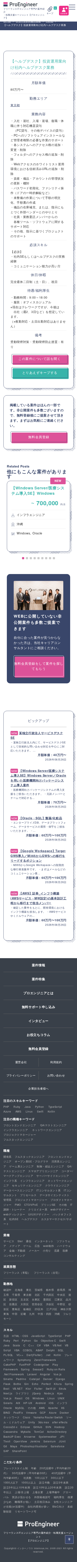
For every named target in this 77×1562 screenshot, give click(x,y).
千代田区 (48, 1294)
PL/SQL (8, 1355)
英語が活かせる (21, 1497)
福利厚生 (59, 1497)
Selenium (49, 1441)
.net (48, 1355)
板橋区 (27, 1309)
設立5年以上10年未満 (16, 1487)
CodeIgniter (41, 1364)
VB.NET (18, 1388)
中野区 (61, 1304)
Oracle (7, 1408)
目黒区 (13, 1304)
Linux (29, 1111)
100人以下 (41, 1477)
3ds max (43, 1422)
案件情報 (38, 965)
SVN (48, 1427)
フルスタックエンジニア (18, 1139)
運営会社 (21, 1062)
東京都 (15, 105)
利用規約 (56, 1062)
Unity (31, 1422)
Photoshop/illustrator (33, 1446)
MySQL (20, 1408)
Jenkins (35, 1441)
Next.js (7, 1393)
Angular (45, 1374)
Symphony (24, 1360)
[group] (38, 516)
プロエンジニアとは (38, 993)
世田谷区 (37, 1304)
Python (39, 1106)
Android (41, 1403)
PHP (6, 1106)
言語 (6, 1336)
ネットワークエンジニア (47, 1130)
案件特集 (38, 979)
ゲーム (27, 1246)
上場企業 (37, 1492)
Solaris (8, 1403)
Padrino (21, 1379)
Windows (38, 1398)
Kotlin (51, 1111)
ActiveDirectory (57, 1431)
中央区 (61, 1294)
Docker (64, 1412)
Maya (13, 1446)
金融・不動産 (17, 1250)
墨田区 (47, 1299)
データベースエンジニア (18, 1190)
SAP (6, 1451)
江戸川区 (51, 1309)
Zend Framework (45, 1360)
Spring (25, 1369)
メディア (14, 1246)
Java (28, 1106)
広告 (37, 1246)
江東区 (59, 1299)
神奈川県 (66, 1309)
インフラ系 (10, 1180)
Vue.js (57, 1374)
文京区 (25, 1299)
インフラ (62, 1403)
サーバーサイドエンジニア (52, 1175)
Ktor (28, 1388)
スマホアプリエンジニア (43, 1171)
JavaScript (38, 1336)
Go (36, 1340)
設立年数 (44, 1482)
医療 (65, 1250)
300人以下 (57, 1477)
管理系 (7, 1199)
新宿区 (13, 1299)
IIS (63, 1408)
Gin (26, 1384)
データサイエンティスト (55, 1195)
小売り (47, 1250)
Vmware (31, 1412)
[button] (23, 558)
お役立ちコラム (38, 1034)
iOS (51, 1403)
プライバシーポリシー (21, 1075)
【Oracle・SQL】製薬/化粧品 (40, 818)
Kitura (58, 1384)
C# (39, 1345)
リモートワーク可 (26, 1511)
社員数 (28, 1477)
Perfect (46, 1384)
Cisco (26, 1417)
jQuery (36, 1393)
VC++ (20, 1355)
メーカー (34, 1250)
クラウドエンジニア (57, 1185)
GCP (43, 1412)
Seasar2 (38, 1369)
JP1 (62, 1436)
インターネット (43, 1241)
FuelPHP (25, 1364)
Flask (6, 1384)
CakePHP (9, 1364)
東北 (28, 1289)
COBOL (28, 1350)
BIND (6, 1412)
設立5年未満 (60, 1482)
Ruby (16, 1106)
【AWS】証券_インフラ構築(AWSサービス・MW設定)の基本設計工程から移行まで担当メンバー (38, 898)
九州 (31, 1313)
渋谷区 (50, 1304)
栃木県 (50, 1289)
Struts (62, 1388)
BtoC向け (58, 1506)
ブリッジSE (48, 1204)
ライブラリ (22, 1393)
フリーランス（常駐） (17, 1272)
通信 (28, 1241)
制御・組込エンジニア (50, 1166)
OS (27, 1398)
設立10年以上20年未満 (47, 1487)
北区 (37, 1294)
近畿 (23, 1313)
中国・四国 (44, 1313)
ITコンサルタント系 (48, 1190)
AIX (18, 1403)
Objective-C (48, 1340)
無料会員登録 (38, 1048)
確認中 (7, 1289)
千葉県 (16, 1294)
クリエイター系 (37, 1209)
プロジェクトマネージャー (19, 1134)
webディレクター (14, 1214)
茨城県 (39, 1289)
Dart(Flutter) (34, 1355)
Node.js (49, 1393)
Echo (35, 1384)
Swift (40, 1111)
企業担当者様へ (38, 1088)
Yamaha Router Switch (48, 1417)
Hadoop (59, 1427)
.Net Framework (13, 1374)
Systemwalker (48, 1436)
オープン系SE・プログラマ (31, 1161)
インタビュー (38, 1020)
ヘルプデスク (30, 1219)
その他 (63, 1204)
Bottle (17, 1384)
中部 (14, 1313)
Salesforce (58, 1446)
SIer (20, 1241)
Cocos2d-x (10, 1427)
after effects (59, 1422)
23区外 (39, 1309)
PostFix (18, 1412)
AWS (18, 1111)
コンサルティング (14, 1255)
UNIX (61, 1398)
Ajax (60, 1393)
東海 (6, 1313)
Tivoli (6, 1441)
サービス (8, 1241)
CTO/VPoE (31, 1204)
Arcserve (30, 1436)
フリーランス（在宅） (47, 1272)
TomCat (39, 1431)
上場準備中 (53, 1492)
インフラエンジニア (15, 1130)
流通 (56, 1250)
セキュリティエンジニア (27, 1185)
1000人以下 (10, 1482)
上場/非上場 (22, 1492)
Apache (53, 1408)
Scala (16, 1345)
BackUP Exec (12, 1436)
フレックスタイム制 (15, 1468)
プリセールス (28, 1195)
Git (5, 1446)
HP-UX (27, 1403)
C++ (31, 1345)
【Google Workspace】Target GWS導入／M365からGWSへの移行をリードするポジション (38, 856)
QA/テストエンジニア (53, 1125)
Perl (16, 1340)
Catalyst (34, 1379)
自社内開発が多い (38, 1506)
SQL (61, 1350)
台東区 (36, 1299)
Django (60, 1379)
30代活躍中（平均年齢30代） (30, 1473)
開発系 (7, 1156)
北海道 (19, 1289)
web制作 (48, 1246)
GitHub (37, 1427)
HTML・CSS (20, 1336)
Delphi (50, 1350)
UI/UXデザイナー (38, 1214)
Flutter (38, 1388)
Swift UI (51, 1388)
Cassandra (10, 1431)
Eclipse (25, 1427)
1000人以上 (28, 1482)
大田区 (25, 1304)
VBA (46, 1345)
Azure (7, 1111)
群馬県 (61, 1289)
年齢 (33, 1468)
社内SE (13, 1219)
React (18, 1398)
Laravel (32, 1374)
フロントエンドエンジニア (19, 1125)
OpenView (20, 1441)
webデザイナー (60, 1209)
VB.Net (57, 1345)
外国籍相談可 (42, 1497)
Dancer (48, 1379)
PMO (18, 1204)
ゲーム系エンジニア (21, 1166)
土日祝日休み (42, 1501)
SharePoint (19, 1451)
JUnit (62, 1441)
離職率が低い (23, 1501)
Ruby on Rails (56, 1369)
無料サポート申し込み (38, 1006)
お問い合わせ (56, 1075)
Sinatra (8, 1379)
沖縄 (57, 1313)
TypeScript (55, 1106)
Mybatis (26, 1431)
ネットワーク (11, 1417)
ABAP (39, 1350)
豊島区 (16, 1309)
